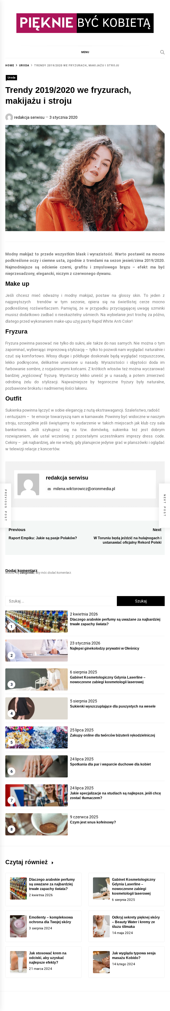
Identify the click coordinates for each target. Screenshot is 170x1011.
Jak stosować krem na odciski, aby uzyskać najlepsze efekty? (47, 957)
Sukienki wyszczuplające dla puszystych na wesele (113, 706)
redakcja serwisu (29, 117)
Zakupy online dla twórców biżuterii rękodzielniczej (112, 735)
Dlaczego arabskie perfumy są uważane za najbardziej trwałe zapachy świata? (52, 884)
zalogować (27, 572)
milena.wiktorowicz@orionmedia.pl (83, 488)
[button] (85, 52)
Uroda (11, 77)
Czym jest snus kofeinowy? (93, 822)
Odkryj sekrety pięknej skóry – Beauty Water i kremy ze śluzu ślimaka (136, 922)
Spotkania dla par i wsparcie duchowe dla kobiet (110, 764)
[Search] (162, 52)
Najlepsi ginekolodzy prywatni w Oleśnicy (104, 648)
